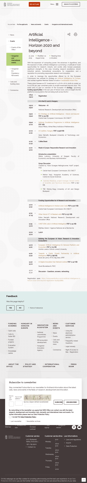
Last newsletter (16, 421)
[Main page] (12, 4)
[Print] (75, 34)
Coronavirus (14, 90)
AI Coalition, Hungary (46, 131)
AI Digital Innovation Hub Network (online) (53, 262)
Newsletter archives (33, 421)
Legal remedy (70, 346)
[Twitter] (71, 41)
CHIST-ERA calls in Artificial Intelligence (52, 224)
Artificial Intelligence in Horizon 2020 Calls (53, 206)
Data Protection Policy (41, 414)
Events (46, 24)
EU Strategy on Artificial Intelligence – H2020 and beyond (59, 114)
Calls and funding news (56, 342)
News (12, 35)
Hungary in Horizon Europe (26, 326)
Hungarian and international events (62, 24)
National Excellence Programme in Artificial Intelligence (59, 122)
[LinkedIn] (76, 41)
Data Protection (71, 446)
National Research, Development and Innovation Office (12, 452)
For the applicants (22, 24)
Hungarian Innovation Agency (40, 348)
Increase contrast (33, 428)
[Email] (62, 41)
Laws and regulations (73, 439)
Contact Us (32, 447)
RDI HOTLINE (34, 4)
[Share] (68, 34)
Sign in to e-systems (71, 4)
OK (84, 480)
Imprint (68, 443)
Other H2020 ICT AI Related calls (50, 214)
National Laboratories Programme (41, 334)
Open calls (12, 331)
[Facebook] (66, 41)
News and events (36, 24)
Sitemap (8, 427)
